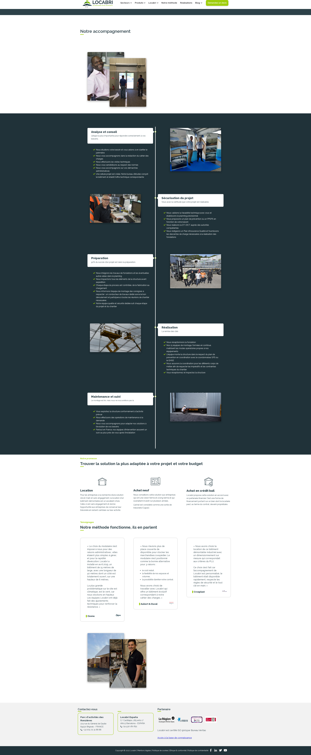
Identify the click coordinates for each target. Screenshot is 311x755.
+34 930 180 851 (130, 726)
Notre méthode (169, 3)
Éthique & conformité (178, 750)
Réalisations (186, 3)
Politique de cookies (160, 750)
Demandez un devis (217, 3)
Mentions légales (144, 750)
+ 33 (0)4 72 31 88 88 (92, 730)
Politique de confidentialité (198, 750)
